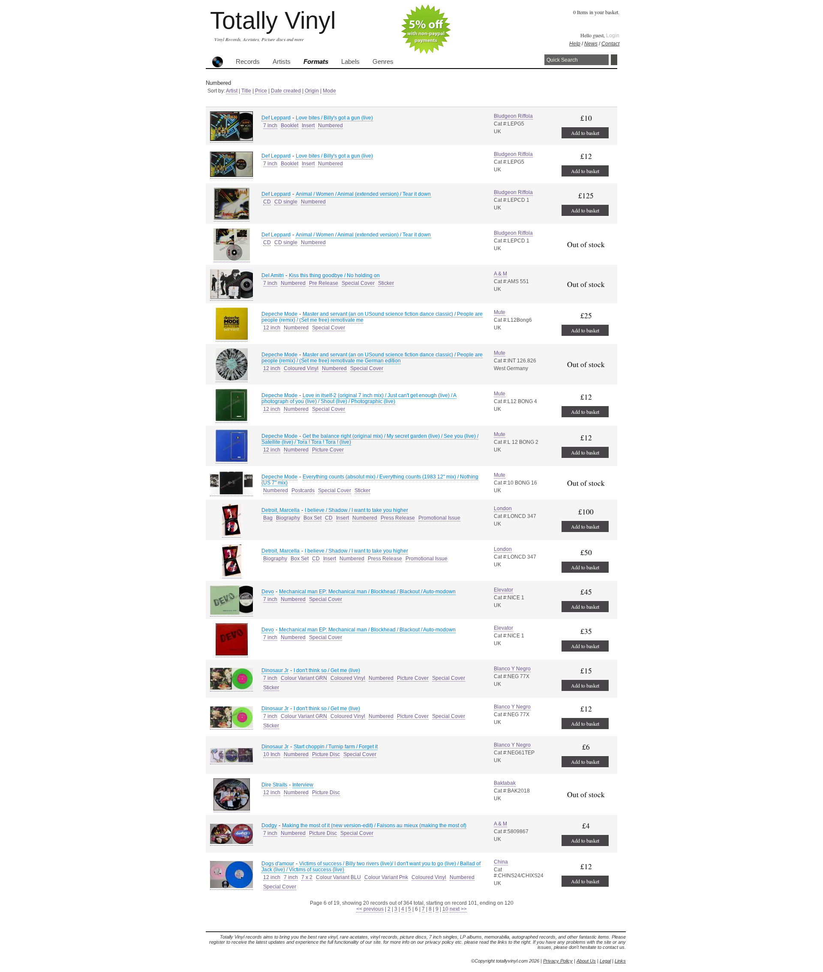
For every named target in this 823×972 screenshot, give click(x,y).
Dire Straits (274, 785)
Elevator (503, 590)
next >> (458, 909)
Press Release (398, 518)
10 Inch (271, 754)
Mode (329, 91)
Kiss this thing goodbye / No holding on (334, 275)
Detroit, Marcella (280, 510)
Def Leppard (276, 118)
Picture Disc (326, 754)
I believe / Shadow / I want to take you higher (356, 510)
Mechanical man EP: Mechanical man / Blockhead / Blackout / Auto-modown (367, 592)
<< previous (370, 909)
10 (445, 909)
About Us (586, 960)
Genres (382, 61)
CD (267, 202)
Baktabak (505, 783)
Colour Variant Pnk (386, 877)
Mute (499, 312)
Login (612, 36)
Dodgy (269, 825)
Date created (286, 91)
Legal (605, 960)
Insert (308, 126)
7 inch (270, 126)
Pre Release (323, 283)
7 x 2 (306, 877)
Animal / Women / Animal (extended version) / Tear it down (363, 194)
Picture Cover (328, 450)
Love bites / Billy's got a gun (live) (334, 118)
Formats (315, 61)
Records (248, 61)
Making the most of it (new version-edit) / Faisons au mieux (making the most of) (374, 825)
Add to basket (585, 132)
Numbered (330, 126)
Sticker (386, 283)
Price (261, 91)
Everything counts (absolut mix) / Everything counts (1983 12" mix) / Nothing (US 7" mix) (369, 480)
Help (574, 44)
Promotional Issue (439, 518)
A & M (500, 274)
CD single (285, 202)
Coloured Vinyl (301, 368)
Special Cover (358, 283)
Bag (268, 518)
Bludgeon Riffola (513, 116)
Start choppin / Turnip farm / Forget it (336, 747)
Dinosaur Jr (274, 670)
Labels (350, 61)
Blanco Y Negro (512, 669)
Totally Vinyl (273, 20)
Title (246, 91)
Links (620, 960)
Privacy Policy (558, 960)
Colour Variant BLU (338, 877)
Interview (302, 785)
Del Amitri (272, 275)
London (503, 508)
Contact (610, 44)
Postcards (303, 490)
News (591, 44)
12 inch (271, 328)
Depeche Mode (279, 314)
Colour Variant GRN (304, 678)
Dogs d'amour (277, 864)
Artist (231, 91)
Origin (312, 91)
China (501, 862)
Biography (288, 518)
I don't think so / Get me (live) (327, 670)
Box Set (312, 518)
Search (614, 59)
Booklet (289, 126)
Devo (267, 592)
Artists (282, 61)
